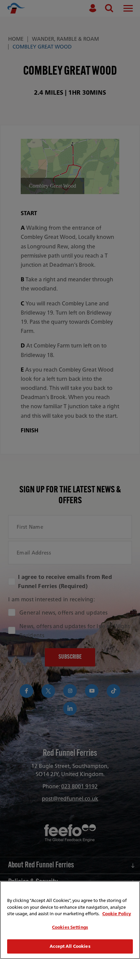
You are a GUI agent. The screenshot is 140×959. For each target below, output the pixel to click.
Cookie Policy (116, 914)
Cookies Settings (70, 927)
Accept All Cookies (70, 946)
